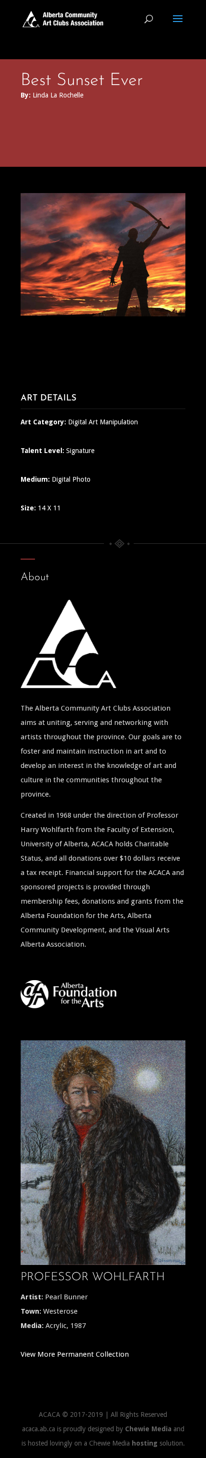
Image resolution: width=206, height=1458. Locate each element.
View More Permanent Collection (75, 1354)
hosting (145, 1443)
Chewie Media (148, 1429)
